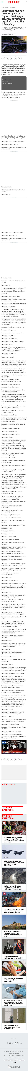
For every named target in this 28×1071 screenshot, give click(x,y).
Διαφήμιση (12, 1051)
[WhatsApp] (7, 58)
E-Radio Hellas (11, 1055)
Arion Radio (11, 1057)
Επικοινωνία (6, 1051)
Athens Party (18, 1057)
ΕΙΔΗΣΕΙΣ (4, 7)
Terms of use (16, 1053)
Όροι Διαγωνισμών (19, 1051)
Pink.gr (5, 1055)
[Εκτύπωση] (15, 58)
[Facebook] (3, 58)
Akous (23, 1057)
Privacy (10, 1053)
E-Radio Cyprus (18, 1055)
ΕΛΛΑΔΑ (13, 7)
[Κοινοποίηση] (20, 58)
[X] (11, 58)
